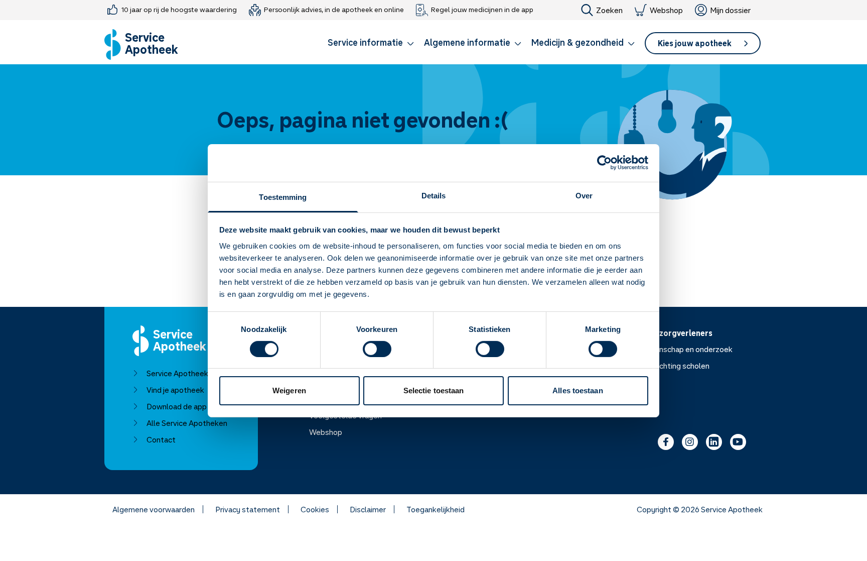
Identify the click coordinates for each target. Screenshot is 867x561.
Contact (161, 439)
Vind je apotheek (175, 389)
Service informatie (365, 42)
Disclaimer (368, 509)
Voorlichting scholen (674, 365)
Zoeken (609, 10)
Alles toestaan (577, 390)
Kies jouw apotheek (695, 43)
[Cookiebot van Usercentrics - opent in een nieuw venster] (604, 162)
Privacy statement (247, 509)
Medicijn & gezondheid (577, 42)
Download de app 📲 (182, 406)
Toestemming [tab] (283, 196)
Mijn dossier (730, 10)
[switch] (377, 349)
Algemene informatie (467, 42)
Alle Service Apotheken (187, 422)
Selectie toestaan (433, 390)
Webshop (666, 10)
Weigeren (289, 390)
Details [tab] (433, 195)
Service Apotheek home (188, 373)
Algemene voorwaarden (153, 509)
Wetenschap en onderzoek (686, 349)
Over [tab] (584, 195)
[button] (371, 44)
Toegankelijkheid (435, 509)
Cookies (315, 509)
